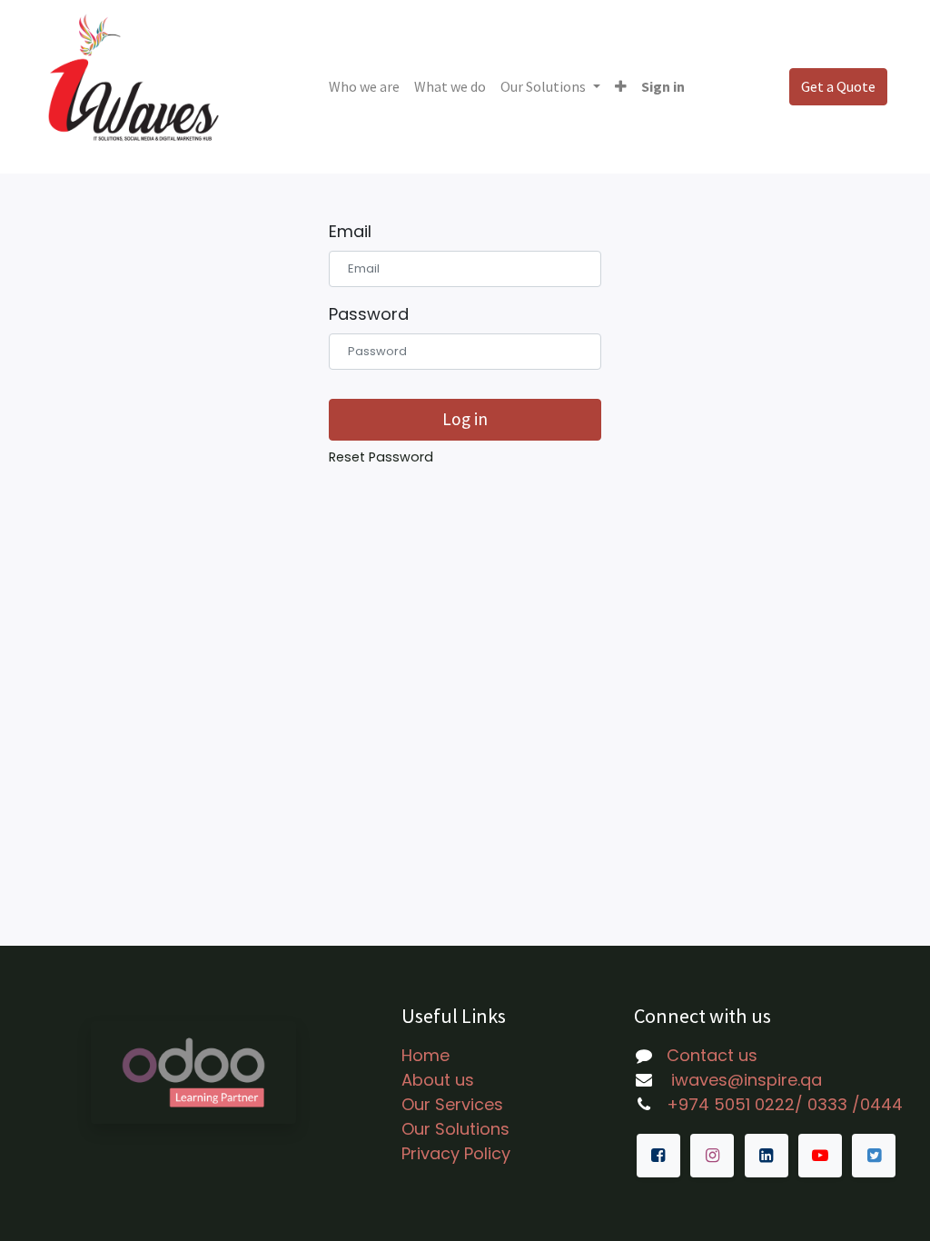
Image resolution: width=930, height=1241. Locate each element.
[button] (621, 86)
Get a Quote (838, 86)
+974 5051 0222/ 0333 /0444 (785, 1104)
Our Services (452, 1104)
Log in (465, 419)
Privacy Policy (455, 1153)
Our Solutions (455, 1128)
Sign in (663, 86)
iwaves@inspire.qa (744, 1079)
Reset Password (381, 457)
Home (425, 1055)
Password (369, 314)
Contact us (712, 1055)
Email (350, 231)
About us (437, 1079)
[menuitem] (364, 86)
